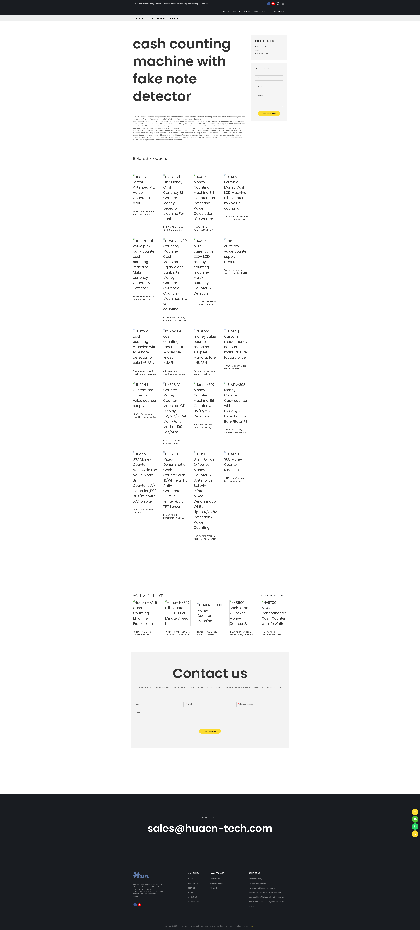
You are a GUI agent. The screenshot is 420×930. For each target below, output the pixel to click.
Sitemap (253, 926)
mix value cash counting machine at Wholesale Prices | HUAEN (173, 372)
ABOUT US (282, 596)
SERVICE (273, 596)
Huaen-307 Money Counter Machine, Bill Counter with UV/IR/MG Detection (205, 426)
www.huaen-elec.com (225, 926)
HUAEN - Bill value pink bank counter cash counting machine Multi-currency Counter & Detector (144, 298)
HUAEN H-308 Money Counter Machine (234, 479)
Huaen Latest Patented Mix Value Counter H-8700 (144, 213)
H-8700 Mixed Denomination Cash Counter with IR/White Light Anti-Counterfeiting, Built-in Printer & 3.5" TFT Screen (175, 516)
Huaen (135, 18)
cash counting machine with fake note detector (159, 18)
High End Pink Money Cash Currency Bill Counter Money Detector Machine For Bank (173, 229)
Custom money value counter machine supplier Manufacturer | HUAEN (205, 372)
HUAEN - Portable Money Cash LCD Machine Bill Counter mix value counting (236, 218)
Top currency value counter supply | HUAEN (235, 272)
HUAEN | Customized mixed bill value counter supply (144, 415)
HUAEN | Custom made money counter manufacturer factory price (235, 367)
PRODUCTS (264, 596)
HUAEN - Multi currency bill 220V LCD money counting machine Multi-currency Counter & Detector (205, 303)
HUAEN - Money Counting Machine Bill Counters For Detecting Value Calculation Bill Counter (205, 229)
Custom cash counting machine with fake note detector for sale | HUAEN (144, 372)
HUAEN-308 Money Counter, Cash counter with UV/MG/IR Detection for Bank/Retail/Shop (235, 431)
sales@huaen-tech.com (210, 828)
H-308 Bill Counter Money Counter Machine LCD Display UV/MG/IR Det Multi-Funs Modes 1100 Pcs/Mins (173, 442)
